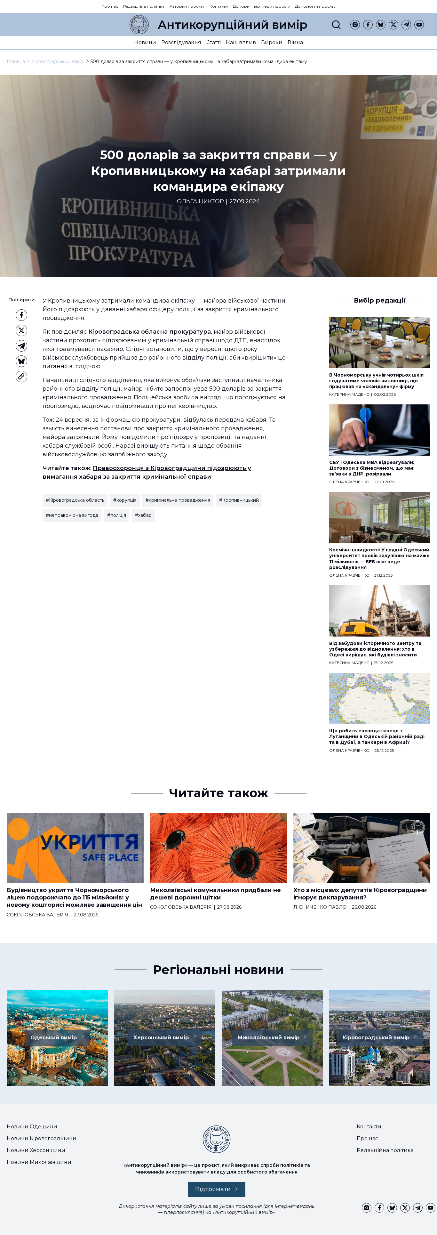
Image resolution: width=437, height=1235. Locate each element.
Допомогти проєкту (315, 6)
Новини (145, 42)
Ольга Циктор (200, 201)
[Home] (139, 24)
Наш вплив (241, 42)
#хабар (143, 515)
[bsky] (380, 24)
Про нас (109, 6)
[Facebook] (368, 24)
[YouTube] (419, 24)
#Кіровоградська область (75, 500)
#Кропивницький (239, 500)
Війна (295, 42)
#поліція (116, 515)
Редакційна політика (143, 6)
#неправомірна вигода (72, 515)
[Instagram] (355, 24)
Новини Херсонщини (36, 1150)
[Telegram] (406, 24)
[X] (393, 24)
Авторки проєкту (187, 6)
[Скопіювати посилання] (21, 376)
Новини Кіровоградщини (41, 1138)
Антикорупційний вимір (232, 25)
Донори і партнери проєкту (261, 6)
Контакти (219, 6)
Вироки (271, 42)
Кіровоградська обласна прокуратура (149, 331)
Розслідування (181, 42)
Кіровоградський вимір (57, 61)
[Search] (336, 24)
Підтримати (213, 1189)
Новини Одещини (32, 1127)
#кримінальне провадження (178, 500)
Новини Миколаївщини (39, 1162)
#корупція (125, 500)
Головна (16, 61)
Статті (213, 42)
